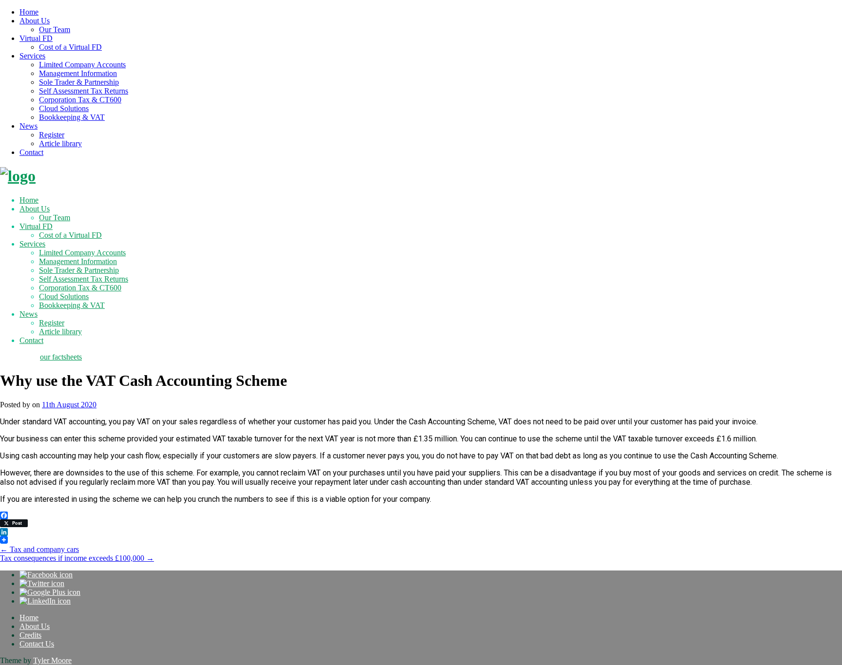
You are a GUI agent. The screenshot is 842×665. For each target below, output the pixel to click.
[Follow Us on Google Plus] (49, 592)
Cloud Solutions (64, 108)
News (28, 126)
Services (32, 56)
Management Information (78, 73)
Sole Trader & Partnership (79, 82)
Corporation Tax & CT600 (80, 99)
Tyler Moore (52, 660)
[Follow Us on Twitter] (41, 583)
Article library (60, 143)
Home (28, 12)
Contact (31, 152)
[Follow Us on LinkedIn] (45, 601)
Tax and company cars (39, 549)
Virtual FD (36, 38)
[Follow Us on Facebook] (46, 574)
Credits (30, 635)
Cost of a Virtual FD (70, 47)
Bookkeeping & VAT (72, 117)
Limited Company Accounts (82, 64)
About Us (34, 21)
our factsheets (61, 357)
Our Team (54, 29)
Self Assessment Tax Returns (83, 91)
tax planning (19, 357)
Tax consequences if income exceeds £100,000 (77, 558)
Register (51, 135)
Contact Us (36, 644)
